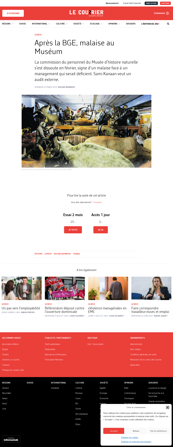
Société (104, 383)
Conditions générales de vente (143, 355)
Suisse (30, 383)
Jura (4, 409)
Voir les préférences (158, 431)
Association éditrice (10, 344)
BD (76, 404)
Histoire (103, 404)
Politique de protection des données (136, 442)
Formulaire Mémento (54, 360)
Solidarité (55, 388)
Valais (4, 398)
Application (135, 365)
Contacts (6, 365)
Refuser (136, 431)
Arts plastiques (81, 414)
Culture (79, 383)
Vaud (4, 404)
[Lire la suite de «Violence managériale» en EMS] (108, 288)
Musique (79, 393)
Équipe (5, 349)
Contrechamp (130, 393)
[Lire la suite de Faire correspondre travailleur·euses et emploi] (151, 288)
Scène (78, 409)
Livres (78, 398)
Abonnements (136, 344)
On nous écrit (130, 404)
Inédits (78, 419)
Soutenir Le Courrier (10, 360)
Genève (38, 35)
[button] (167, 407)
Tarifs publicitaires (52, 344)
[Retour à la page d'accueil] (86, 13)
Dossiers (153, 383)
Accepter (114, 431)
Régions (38, 254)
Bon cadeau (135, 349)
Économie (104, 398)
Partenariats (50, 349)
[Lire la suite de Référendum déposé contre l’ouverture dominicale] (65, 288)
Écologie (103, 393)
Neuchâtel (6, 393)
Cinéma (78, 388)
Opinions (128, 383)
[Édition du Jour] (150, 22)
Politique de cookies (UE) (13, 370)
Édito (126, 388)
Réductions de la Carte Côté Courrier (146, 360)
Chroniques (129, 398)
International (58, 383)
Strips (77, 424)
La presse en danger (157, 388)
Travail (76, 254)
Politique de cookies (129, 437)
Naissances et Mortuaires (55, 355)
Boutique (92, 338)
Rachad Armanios (62, 254)
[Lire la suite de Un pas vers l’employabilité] (22, 288)
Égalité (103, 388)
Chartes (5, 355)
